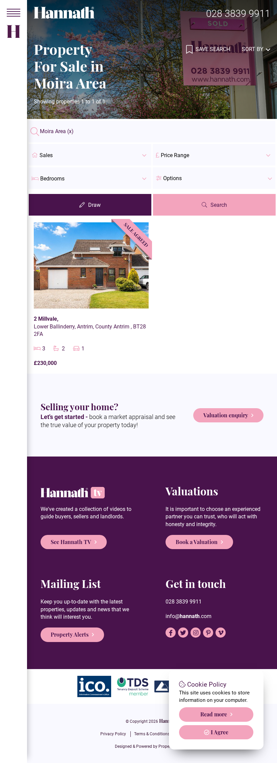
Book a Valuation (197, 541)
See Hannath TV (71, 541)
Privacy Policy (113, 734)
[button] (214, 178)
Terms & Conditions (152, 734)
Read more (213, 714)
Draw (94, 205)
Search (218, 205)
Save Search (212, 49)
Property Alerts (70, 634)
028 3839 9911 (238, 13)
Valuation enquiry (225, 415)
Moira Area (57, 131)
